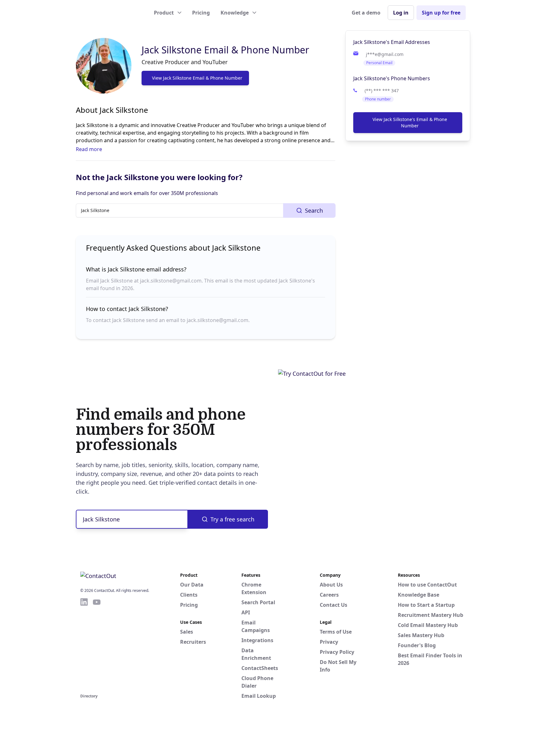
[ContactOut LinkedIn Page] (84, 644)
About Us (331, 584)
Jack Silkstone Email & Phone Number (225, 49)
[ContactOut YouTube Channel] (96, 644)
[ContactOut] (111, 12)
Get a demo (366, 12)
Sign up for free (441, 12)
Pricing (201, 12)
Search (314, 210)
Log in (401, 12)
